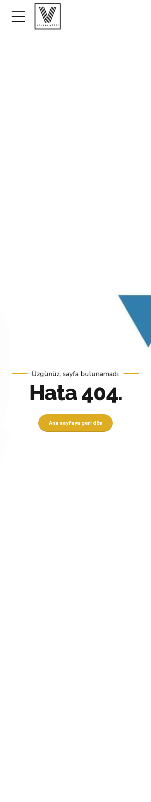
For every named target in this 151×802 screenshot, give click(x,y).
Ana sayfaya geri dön (76, 422)
